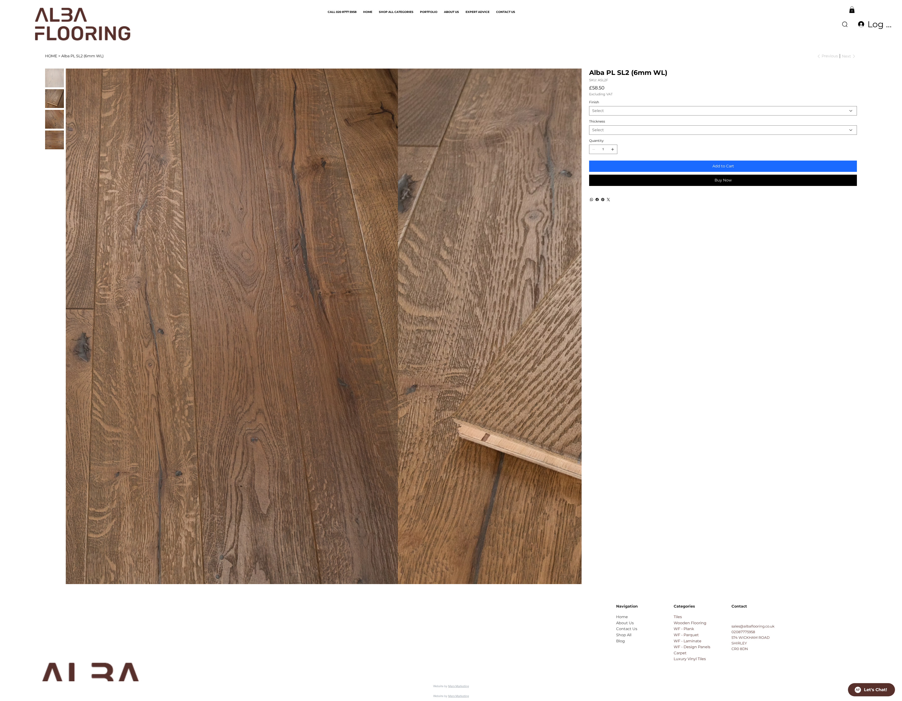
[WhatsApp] (591, 199)
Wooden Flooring (690, 623)
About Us (625, 623)
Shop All (623, 635)
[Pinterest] (602, 199)
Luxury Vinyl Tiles (690, 659)
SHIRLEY (739, 643)
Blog (620, 641)
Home (622, 617)
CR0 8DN (739, 649)
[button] (852, 9)
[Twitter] (608, 199)
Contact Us (626, 629)
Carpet (680, 653)
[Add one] (612, 149)
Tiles (678, 617)
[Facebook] (597, 199)
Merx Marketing (458, 686)
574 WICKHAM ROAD (750, 637)
